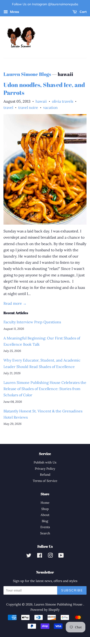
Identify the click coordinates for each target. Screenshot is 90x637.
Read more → (15, 303)
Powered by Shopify (45, 610)
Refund (45, 474)
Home (45, 503)
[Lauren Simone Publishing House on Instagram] (50, 556)
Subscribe (72, 590)
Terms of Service (45, 481)
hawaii (41, 101)
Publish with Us (45, 462)
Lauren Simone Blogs (27, 74)
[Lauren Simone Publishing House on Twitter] (28, 556)
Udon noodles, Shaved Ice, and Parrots (44, 89)
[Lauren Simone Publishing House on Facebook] (39, 556)
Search (45, 533)
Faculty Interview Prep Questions (32, 322)
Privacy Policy (45, 468)
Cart (83, 12)
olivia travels (62, 101)
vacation (50, 107)
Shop (45, 509)
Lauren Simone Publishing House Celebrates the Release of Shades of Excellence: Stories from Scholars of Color (44, 388)
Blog (45, 521)
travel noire (28, 107)
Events (45, 527)
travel (8, 107)
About (45, 515)
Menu (14, 12)
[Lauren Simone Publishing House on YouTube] (61, 556)
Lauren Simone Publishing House (58, 604)
